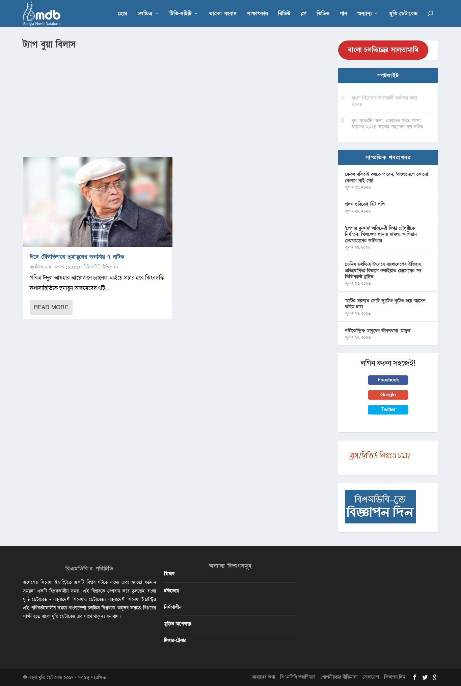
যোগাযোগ (370, 677)
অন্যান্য (364, 14)
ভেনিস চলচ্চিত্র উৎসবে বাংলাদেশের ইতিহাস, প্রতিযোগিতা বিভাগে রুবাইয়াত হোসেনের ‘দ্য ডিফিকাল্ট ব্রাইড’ (384, 270)
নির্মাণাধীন (173, 607)
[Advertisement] (176, 101)
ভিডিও (323, 14)
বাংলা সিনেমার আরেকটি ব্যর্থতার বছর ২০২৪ (384, 101)
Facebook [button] (388, 380)
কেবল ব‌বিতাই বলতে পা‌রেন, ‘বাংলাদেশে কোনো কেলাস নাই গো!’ (386, 177)
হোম (122, 14)
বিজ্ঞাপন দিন (394, 677)
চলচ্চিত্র (144, 14)
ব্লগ (303, 14)
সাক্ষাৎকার (257, 14)
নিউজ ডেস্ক (43, 267)
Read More (51, 307)
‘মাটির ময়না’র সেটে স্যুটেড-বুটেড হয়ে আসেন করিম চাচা (385, 303)
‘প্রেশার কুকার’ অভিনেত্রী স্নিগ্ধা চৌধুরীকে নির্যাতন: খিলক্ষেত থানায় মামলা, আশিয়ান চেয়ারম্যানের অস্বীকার (381, 234)
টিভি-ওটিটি (180, 14)
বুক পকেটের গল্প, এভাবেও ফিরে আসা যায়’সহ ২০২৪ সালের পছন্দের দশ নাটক (387, 123)
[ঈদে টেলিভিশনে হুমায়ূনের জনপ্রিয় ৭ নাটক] (97, 202)
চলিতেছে (171, 591)
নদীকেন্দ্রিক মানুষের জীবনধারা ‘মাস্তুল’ (378, 330)
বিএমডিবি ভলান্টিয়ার (298, 677)
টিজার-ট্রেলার (175, 640)
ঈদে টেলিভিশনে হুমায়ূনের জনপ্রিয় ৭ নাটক (77, 257)
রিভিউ (284, 14)
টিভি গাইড (110, 267)
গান (343, 14)
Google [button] (388, 395)
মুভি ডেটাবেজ (403, 14)
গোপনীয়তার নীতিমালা (339, 677)
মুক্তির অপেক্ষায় (177, 624)
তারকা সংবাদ (223, 14)
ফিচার (169, 574)
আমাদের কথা (263, 677)
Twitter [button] (388, 409)
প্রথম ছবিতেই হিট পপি (365, 204)
